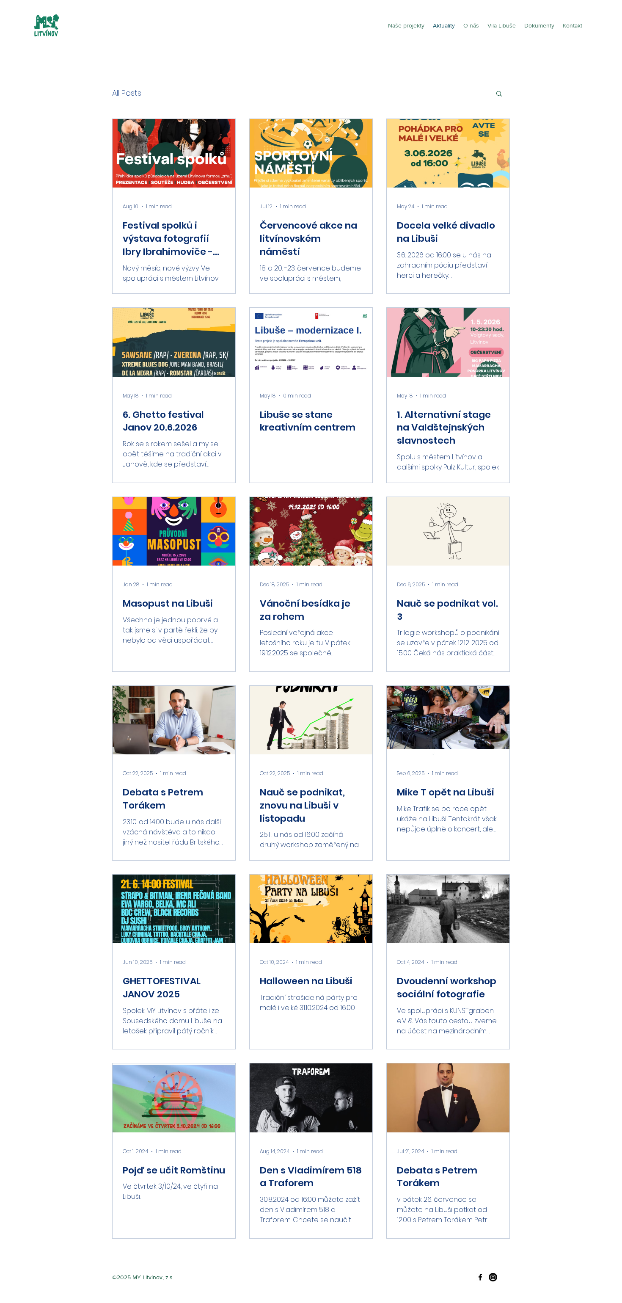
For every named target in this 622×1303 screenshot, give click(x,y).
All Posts (126, 93)
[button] (499, 94)
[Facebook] (480, 1277)
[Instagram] (493, 1277)
